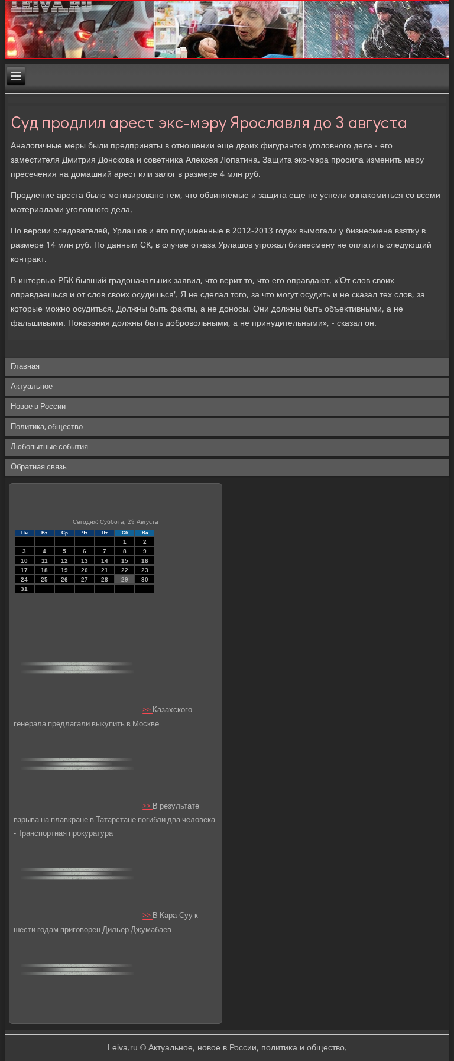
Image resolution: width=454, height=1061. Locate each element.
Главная (25, 367)
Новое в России (38, 407)
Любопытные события (49, 447)
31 (24, 589)
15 (124, 560)
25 (44, 579)
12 (64, 560)
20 (84, 570)
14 (104, 560)
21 (104, 570)
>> (147, 711)
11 (44, 560)
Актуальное (32, 387)
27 (84, 579)
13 (84, 560)
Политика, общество (47, 427)
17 (24, 570)
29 (124, 579)
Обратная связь (39, 467)
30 (144, 579)
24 (24, 579)
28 (104, 579)
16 (144, 560)
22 (124, 570)
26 (64, 579)
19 (64, 570)
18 (44, 570)
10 (24, 560)
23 (144, 570)
